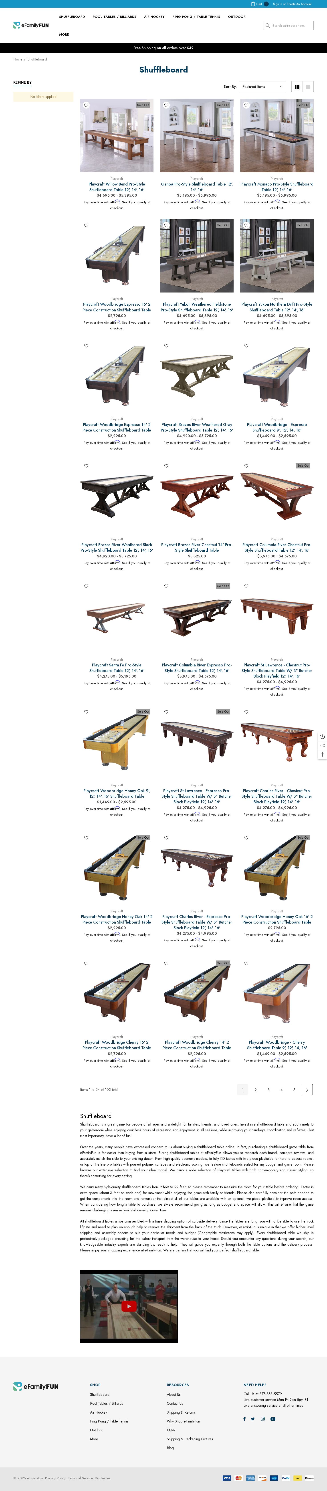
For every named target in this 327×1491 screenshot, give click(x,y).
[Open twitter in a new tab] (253, 1480)
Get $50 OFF (163, 1416)
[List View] (308, 86)
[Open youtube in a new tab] (273, 1480)
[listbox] (262, 86)
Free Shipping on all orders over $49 (163, 47)
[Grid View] (297, 86)
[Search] (268, 25)
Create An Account (299, 4)
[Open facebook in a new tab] (244, 1480)
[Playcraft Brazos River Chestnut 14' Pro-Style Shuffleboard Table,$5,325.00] (197, 496)
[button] (129, 1306)
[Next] (307, 1089)
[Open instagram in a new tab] (263, 1480)
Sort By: (230, 87)
